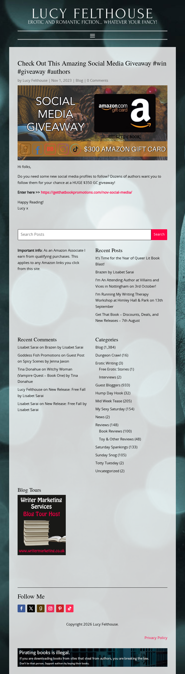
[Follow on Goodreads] (41, 608)
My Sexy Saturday (110, 409)
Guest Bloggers (107, 385)
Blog (79, 80)
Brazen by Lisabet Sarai (114, 272)
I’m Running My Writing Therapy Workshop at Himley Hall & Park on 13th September (129, 301)
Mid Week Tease (108, 401)
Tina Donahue (29, 369)
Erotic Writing (106, 363)
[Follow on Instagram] (50, 608)
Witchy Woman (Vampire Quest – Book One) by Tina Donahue (48, 376)
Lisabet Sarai (28, 347)
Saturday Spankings (111, 447)
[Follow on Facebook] (21, 608)
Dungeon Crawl (108, 355)
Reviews (102, 425)
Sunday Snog (106, 455)
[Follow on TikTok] (69, 608)
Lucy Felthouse (35, 80)
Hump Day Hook (109, 393)
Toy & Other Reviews (116, 439)
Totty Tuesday (107, 463)
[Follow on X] (31, 608)
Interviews (107, 377)
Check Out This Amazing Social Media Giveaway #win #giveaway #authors (92, 67)
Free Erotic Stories (114, 369)
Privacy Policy (156, 638)
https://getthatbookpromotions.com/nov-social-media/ (86, 192)
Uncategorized (107, 471)
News (100, 417)
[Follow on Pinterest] (60, 608)
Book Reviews (110, 431)
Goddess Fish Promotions (39, 355)
